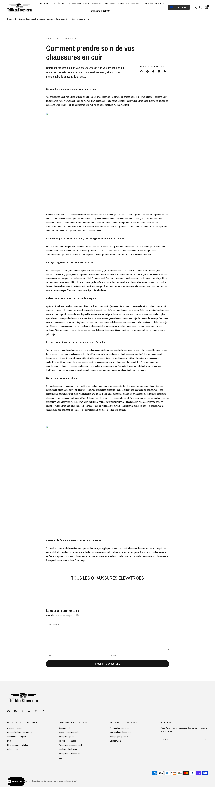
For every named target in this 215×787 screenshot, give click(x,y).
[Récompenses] (16, 781)
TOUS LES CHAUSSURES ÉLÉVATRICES (107, 578)
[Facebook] (142, 71)
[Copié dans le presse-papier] (165, 71)
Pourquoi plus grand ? (119, 736)
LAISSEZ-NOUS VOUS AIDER (73, 722)
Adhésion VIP (12, 749)
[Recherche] (200, 7)
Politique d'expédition (67, 736)
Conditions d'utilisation (68, 749)
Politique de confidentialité (69, 753)
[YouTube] (31, 711)
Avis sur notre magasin (16, 736)
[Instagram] (24, 711)
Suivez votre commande (69, 732)
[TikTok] (45, 711)
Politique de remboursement (70, 745)
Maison (9, 19)
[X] (148, 71)
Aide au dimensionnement (120, 732)
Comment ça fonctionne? (120, 728)
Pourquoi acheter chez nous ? (19, 732)
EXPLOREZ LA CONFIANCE (123, 722)
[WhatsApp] (159, 71)
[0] (205, 7)
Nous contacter (65, 728)
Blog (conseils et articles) (17, 745)
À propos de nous (14, 728)
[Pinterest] (154, 71)
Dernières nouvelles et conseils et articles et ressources (34, 19)
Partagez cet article (152, 67)
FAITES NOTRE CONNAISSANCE (23, 722)
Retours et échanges (67, 740)
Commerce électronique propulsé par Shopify (60, 781)
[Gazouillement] (17, 711)
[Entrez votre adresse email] (205, 739)
